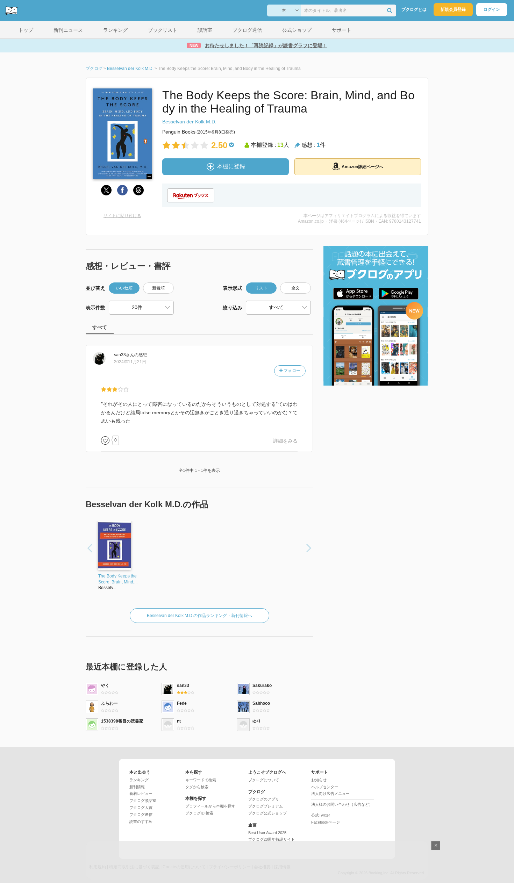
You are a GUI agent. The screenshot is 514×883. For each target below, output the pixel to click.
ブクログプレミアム (265, 806)
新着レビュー (140, 793)
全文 (295, 288)
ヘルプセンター (324, 787)
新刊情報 (137, 787)
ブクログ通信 (140, 814)
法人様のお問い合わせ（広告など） (342, 804)
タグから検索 (196, 787)
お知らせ (319, 780)
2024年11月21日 (130, 361)
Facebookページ (325, 822)
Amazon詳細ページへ (362, 166)
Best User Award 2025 (267, 833)
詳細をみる (285, 441)
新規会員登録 (453, 9)
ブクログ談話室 (142, 800)
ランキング (139, 780)
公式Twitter (320, 815)
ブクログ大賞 (140, 807)
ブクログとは (414, 9)
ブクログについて (263, 780)
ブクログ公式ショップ (267, 813)
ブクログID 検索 (199, 813)
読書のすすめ (140, 821)
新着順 (158, 288)
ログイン (491, 9)
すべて (99, 327)
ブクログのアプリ (263, 799)
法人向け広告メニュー (330, 793)
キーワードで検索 (200, 780)
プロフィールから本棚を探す (210, 806)
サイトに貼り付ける (122, 215)
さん (124, 354)
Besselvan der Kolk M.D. (189, 121)
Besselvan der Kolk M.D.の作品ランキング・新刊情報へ (199, 615)
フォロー (291, 370)
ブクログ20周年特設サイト (271, 839)
